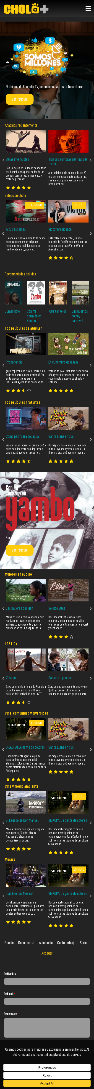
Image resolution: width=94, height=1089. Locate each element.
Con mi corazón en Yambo (34, 316)
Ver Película (20, 99)
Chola (22, 195)
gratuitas (33, 402)
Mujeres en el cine (18, 574)
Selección (11, 195)
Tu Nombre (11, 973)
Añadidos (11, 125)
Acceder (47, 953)
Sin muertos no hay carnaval (80, 316)
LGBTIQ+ (11, 644)
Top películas (15, 402)
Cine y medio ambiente (22, 786)
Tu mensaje (11, 1013)
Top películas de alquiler (23, 328)
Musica (10, 859)
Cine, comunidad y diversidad (26, 713)
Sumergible (12, 311)
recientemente (27, 125)
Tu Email (9, 993)
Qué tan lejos (58, 311)
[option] (26, 160)
